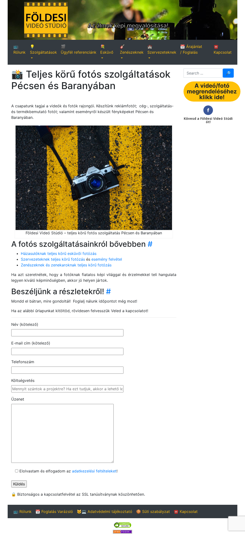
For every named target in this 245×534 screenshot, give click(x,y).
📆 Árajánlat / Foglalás (191, 49)
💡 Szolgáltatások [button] (43, 49)
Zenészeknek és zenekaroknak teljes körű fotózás (66, 265)
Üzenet (17, 399)
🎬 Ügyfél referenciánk (78, 49)
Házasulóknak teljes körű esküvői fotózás (58, 253)
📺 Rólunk (19, 49)
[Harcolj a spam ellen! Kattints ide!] (122, 531)
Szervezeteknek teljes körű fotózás (53, 259)
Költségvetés (22, 380)
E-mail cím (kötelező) (30, 343)
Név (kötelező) (24, 324)
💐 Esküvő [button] (106, 49)
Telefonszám (22, 361)
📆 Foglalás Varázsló (54, 511)
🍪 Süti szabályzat (153, 511)
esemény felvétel (106, 259)
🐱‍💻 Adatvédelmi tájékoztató (104, 511)
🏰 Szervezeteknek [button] (161, 49)
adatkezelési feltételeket (94, 471)
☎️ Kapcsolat (223, 49)
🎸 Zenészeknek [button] (132, 49)
